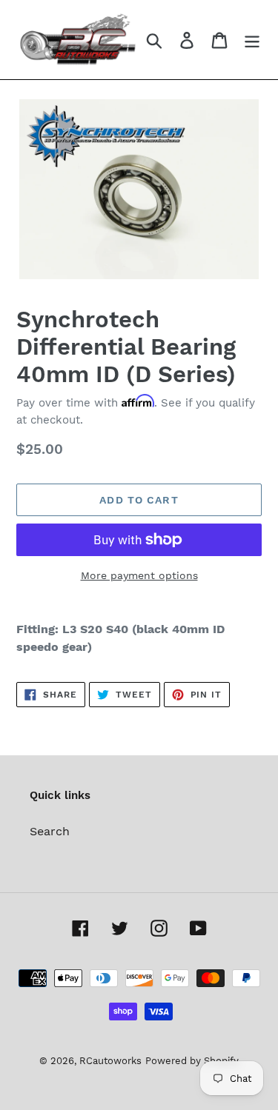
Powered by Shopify (192, 1060)
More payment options (139, 575)
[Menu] (252, 39)
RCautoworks (110, 1060)
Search (50, 831)
